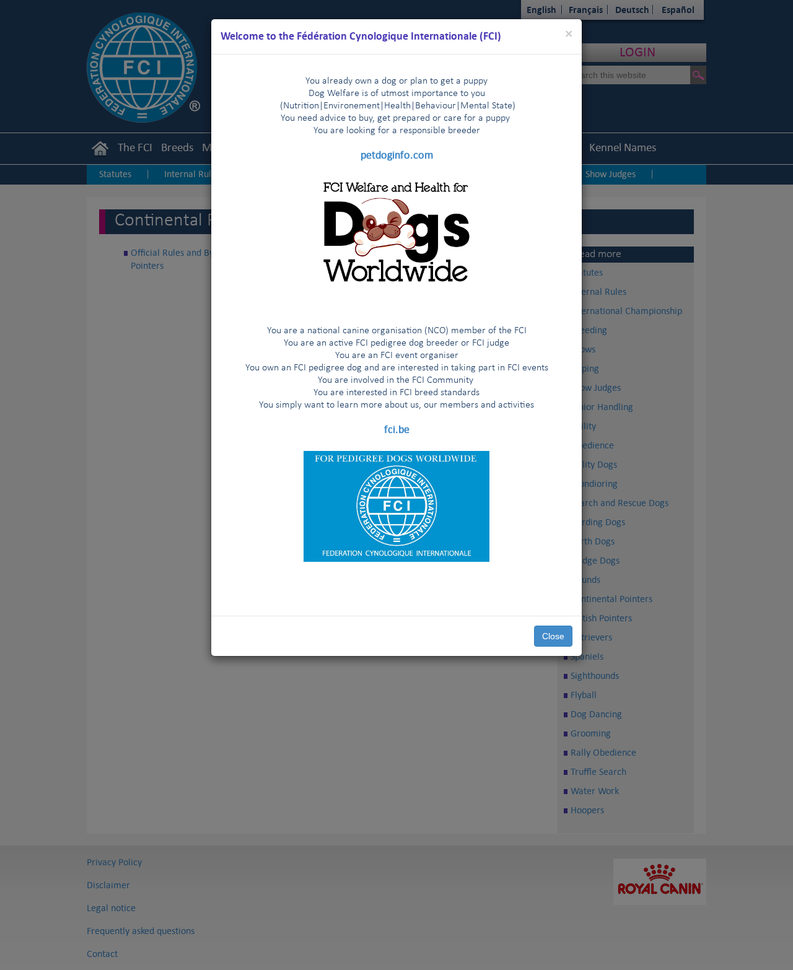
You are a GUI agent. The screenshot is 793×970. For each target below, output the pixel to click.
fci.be (397, 429)
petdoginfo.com (397, 155)
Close (553, 636)
